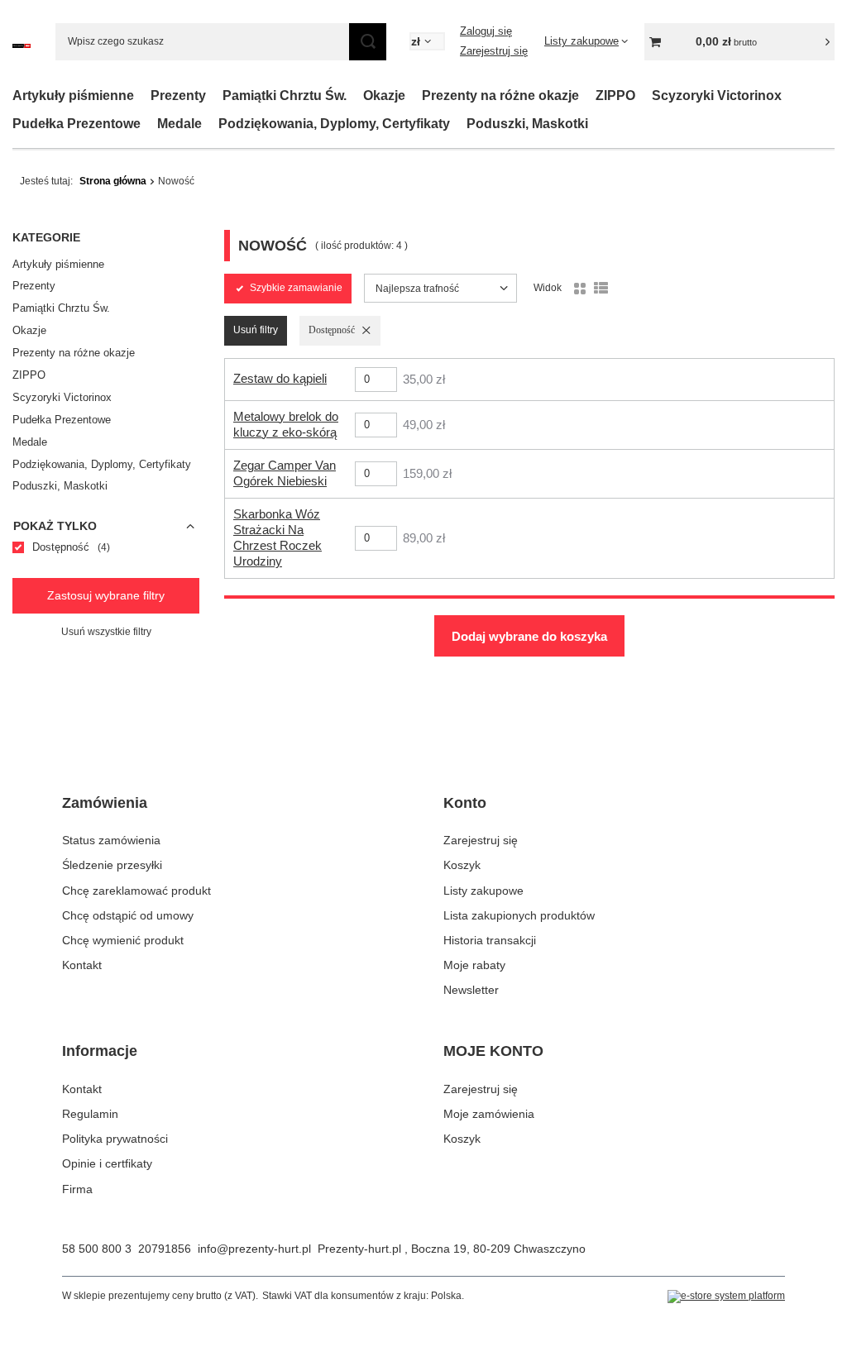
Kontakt (82, 965)
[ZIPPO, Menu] (643, 95)
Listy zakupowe (483, 890)
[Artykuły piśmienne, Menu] (142, 95)
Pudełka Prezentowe (76, 124)
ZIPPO (615, 95)
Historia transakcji (489, 940)
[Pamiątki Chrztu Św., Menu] (355, 95)
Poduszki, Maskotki (527, 124)
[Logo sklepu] (21, 42)
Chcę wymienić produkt (123, 940)
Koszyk (462, 865)
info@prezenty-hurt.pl (254, 1248)
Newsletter (471, 989)
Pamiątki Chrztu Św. (285, 95)
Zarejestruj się (494, 51)
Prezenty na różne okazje (500, 95)
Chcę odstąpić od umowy (128, 915)
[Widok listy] (601, 288)
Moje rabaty (474, 965)
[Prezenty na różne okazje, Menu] (587, 95)
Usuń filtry (255, 330)
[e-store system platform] (726, 1296)
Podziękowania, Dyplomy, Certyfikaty (334, 124)
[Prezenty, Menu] (214, 95)
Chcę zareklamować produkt (136, 890)
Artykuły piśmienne (73, 95)
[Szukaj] (367, 41)
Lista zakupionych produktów (519, 915)
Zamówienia (104, 803)
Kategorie (46, 237)
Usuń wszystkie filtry (106, 632)
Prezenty (178, 95)
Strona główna (112, 181)
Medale (179, 124)
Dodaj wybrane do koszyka (529, 636)
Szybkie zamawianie (296, 288)
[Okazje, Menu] (413, 95)
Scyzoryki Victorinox (717, 95)
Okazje (384, 95)
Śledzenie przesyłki (112, 865)
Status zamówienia (111, 840)
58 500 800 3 (97, 1248)
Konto (464, 803)
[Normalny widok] (580, 288)
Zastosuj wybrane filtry (106, 595)
